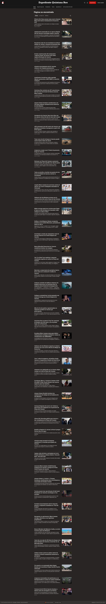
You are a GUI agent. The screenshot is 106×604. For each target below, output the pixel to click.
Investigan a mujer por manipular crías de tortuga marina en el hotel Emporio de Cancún (46, 235)
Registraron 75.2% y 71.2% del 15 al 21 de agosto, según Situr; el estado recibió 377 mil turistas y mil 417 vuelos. (46, 226)
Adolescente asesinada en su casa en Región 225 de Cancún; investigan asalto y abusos (47, 32)
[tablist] (41, 15)
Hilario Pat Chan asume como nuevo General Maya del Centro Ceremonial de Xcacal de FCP (47, 20)
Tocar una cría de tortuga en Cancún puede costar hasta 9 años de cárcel (46, 139)
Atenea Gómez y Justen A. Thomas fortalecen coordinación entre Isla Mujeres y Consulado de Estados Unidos (47, 480)
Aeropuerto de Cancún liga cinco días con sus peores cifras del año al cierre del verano (47, 116)
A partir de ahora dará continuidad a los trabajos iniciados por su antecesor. (46, 24)
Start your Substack (49, 602)
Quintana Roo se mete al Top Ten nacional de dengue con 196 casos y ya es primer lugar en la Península (46, 322)
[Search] (84, 2)
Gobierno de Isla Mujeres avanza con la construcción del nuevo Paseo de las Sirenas (47, 198)
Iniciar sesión (101, 2)
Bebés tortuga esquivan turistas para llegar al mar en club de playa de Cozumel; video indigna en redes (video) (47, 210)
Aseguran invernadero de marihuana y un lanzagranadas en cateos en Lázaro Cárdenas (47, 578)
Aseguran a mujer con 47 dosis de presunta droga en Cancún (46, 150)
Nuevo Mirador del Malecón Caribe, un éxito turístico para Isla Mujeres (47, 529)
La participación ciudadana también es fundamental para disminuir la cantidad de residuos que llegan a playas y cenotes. (46, 46)
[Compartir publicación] (87, 2)
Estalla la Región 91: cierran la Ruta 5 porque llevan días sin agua (47, 430)
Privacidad (14, 602)
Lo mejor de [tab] (41, 15)
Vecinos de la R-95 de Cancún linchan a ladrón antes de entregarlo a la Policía (45, 589)
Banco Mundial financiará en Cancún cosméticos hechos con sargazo (45, 247)
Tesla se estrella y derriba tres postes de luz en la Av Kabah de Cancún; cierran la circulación (47, 173)
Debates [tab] (46, 15)
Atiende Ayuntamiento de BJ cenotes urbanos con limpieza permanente (45, 67)
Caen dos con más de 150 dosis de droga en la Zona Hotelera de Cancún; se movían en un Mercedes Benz (47, 541)
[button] (34, 6)
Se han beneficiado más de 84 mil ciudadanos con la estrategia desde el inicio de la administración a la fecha (46, 509)
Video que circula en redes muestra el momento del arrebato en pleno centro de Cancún (47, 458)
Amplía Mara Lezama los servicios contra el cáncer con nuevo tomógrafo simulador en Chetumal (47, 186)
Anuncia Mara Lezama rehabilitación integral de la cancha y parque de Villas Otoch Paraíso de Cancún (46, 467)
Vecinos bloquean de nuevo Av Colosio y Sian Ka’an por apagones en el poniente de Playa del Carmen (46, 407)
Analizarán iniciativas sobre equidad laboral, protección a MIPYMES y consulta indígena (46, 79)
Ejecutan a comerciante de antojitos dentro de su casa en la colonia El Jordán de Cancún (46, 271)
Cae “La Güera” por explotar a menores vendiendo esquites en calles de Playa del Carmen (46, 259)
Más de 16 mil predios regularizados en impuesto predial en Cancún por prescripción (45, 309)
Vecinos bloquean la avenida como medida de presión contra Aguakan (47, 433)
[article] (53, 23)
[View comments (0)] (43, 28)
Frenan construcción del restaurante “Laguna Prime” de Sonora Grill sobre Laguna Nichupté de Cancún (45, 55)
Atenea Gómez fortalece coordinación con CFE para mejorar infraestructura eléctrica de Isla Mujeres (46, 104)
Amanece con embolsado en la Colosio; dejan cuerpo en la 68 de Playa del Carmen (47, 370)
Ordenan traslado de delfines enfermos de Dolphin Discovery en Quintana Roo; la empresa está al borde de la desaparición (46, 284)
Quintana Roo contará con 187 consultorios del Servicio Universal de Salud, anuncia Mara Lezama (46, 91)
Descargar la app (58, 602)
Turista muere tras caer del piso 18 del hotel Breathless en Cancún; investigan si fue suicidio (47, 492)
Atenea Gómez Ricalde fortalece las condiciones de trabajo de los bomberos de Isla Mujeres (46, 394)
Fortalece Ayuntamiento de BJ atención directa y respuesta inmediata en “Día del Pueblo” (46, 505)
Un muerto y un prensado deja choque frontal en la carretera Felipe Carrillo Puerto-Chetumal (47, 567)
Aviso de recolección (24, 602)
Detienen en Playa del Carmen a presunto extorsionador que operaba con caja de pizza (47, 161)
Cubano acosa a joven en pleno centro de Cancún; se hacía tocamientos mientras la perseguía (46, 554)
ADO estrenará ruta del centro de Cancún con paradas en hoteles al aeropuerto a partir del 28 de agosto (47, 128)
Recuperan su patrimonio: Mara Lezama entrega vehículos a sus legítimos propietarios (45, 518)
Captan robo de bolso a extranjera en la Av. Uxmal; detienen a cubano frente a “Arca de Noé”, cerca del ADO (46, 454)
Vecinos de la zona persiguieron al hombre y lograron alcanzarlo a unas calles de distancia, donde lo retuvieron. (46, 593)
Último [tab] (36, 15)
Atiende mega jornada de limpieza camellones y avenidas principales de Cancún (45, 442)
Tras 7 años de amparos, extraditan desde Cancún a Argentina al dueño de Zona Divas (47, 359)
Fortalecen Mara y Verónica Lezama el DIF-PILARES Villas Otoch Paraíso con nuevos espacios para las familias (47, 382)
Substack (93, 602)
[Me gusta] (35, 28)
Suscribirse (92, 2)
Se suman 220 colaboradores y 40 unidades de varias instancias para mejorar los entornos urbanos (45, 446)
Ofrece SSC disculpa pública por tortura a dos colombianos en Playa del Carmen (46, 419)
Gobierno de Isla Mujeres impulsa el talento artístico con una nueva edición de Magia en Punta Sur (47, 347)
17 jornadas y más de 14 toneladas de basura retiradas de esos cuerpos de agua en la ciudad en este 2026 (46, 70)
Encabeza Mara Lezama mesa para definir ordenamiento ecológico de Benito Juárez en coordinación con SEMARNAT (47, 334)
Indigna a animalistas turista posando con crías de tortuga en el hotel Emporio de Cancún (46, 297)
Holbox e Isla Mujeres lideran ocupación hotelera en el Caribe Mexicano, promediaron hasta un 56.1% (47, 222)
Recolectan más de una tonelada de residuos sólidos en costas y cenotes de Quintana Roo (47, 43)
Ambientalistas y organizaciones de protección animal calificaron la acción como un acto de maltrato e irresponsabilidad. (45, 301)
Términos (18, 602)
